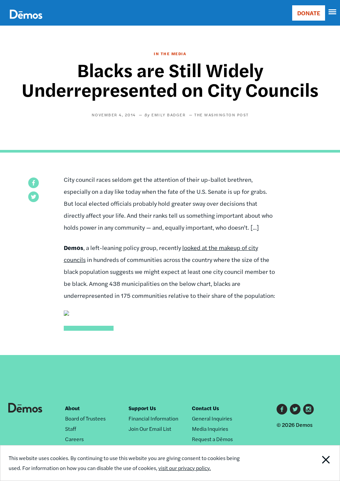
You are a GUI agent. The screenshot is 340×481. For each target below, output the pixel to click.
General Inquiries (212, 418)
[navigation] (332, 12)
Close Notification (308, 463)
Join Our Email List (149, 428)
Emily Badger (168, 115)
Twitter (295, 409)
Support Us (142, 408)
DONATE (308, 13)
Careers (74, 439)
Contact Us (205, 408)
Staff (70, 428)
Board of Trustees (85, 418)
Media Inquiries (210, 428)
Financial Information (153, 418)
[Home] (26, 22)
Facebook (282, 409)
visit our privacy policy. (184, 468)
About (72, 408)
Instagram (308, 409)
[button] (33, 183)
